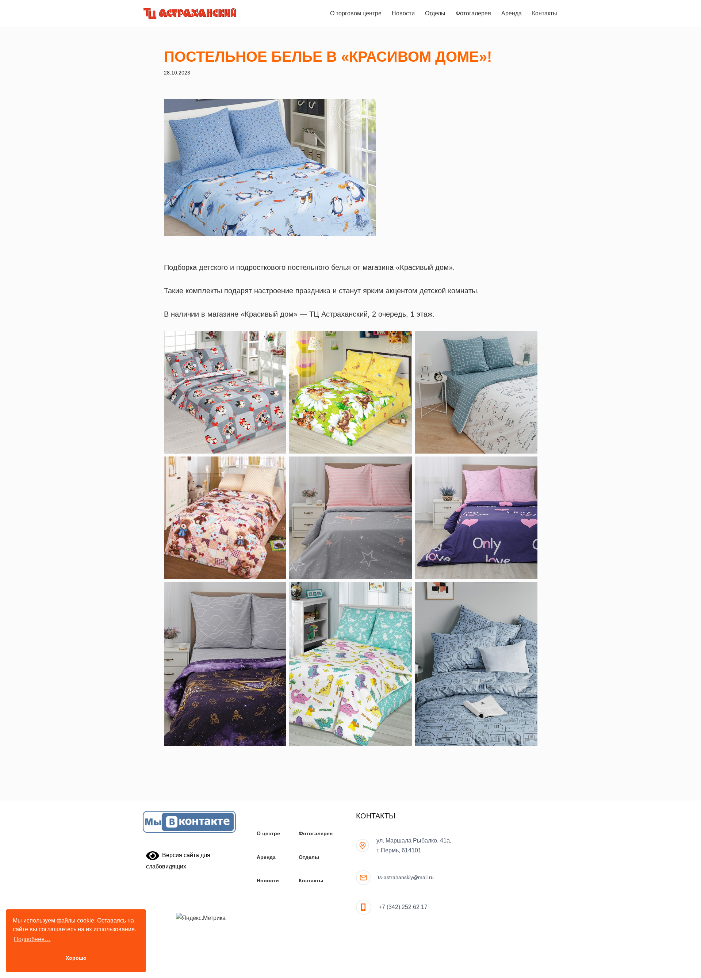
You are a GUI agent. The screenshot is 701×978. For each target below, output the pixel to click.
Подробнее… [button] (32, 939)
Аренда (511, 13)
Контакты (544, 13)
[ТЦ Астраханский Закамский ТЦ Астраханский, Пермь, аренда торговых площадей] (189, 13)
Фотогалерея (473, 13)
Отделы (435, 13)
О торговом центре (356, 13)
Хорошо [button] (76, 958)
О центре (268, 833)
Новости (403, 13)
